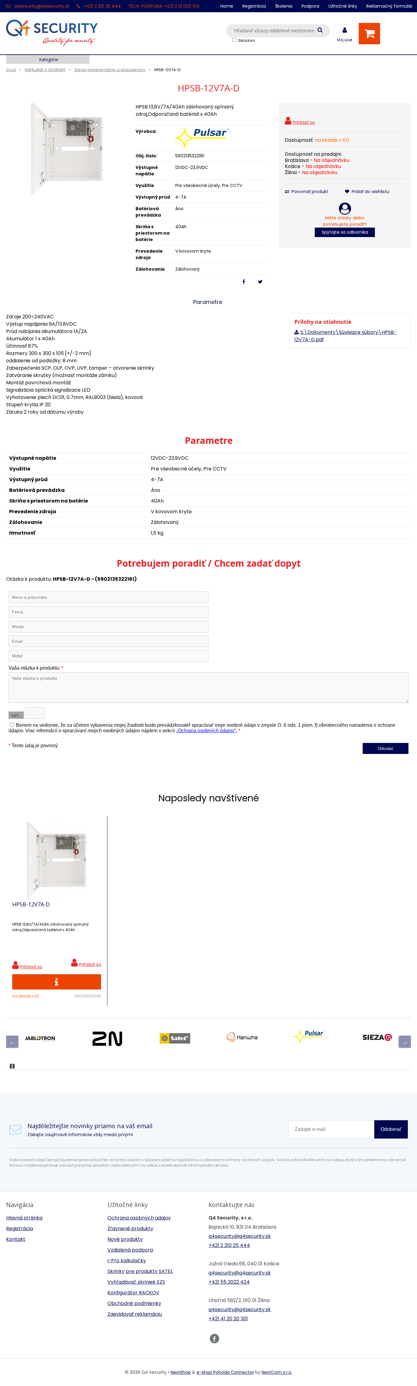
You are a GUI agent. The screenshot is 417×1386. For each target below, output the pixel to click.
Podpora (310, 6)
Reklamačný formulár (389, 6)
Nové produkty (125, 1239)
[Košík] (371, 33)
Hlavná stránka (24, 1217)
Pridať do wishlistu (369, 191)
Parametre (207, 302)
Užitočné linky (342, 6)
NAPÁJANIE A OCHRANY (45, 69)
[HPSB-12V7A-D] (67, 149)
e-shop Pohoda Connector (225, 1372)
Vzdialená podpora (130, 1249)
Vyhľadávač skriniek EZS (136, 1281)
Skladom (246, 40)
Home (226, 6)
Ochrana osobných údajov (139, 1217)
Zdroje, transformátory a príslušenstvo (109, 69)
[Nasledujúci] (405, 1042)
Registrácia (254, 6)
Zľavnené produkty (130, 1228)
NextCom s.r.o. (277, 1372)
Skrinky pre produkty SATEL (140, 1271)
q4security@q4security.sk (41, 6)
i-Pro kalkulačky (126, 1260)
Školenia (283, 6)
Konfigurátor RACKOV (133, 1292)
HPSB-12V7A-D (31, 904)
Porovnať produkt (309, 191)
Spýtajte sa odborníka (345, 232)
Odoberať (391, 1129)
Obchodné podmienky (134, 1303)
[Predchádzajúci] (12, 1042)
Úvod (11, 69)
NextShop (181, 1372)
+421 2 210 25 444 (102, 6)
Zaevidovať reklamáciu (134, 1314)
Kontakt (15, 1239)
